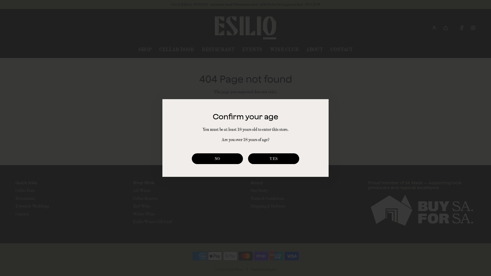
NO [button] (217, 158)
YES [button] (274, 158)
